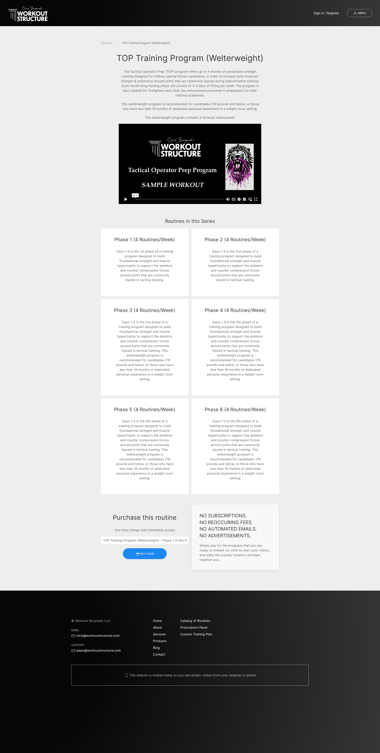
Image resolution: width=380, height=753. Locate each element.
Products (159, 641)
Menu (361, 13)
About (157, 627)
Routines (106, 43)
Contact (159, 654)
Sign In (319, 13)
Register (333, 13)
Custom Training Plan (196, 634)
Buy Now (147, 553)
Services (159, 634)
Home (157, 621)
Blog (156, 648)
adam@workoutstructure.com (98, 650)
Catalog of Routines (195, 621)
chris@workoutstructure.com (97, 636)
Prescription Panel (193, 627)
